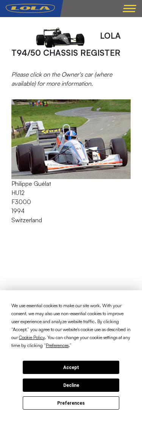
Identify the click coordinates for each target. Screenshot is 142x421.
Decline (71, 385)
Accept (71, 367)
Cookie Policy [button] (32, 337)
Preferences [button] (57, 345)
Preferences (71, 403)
